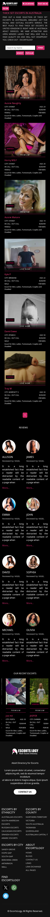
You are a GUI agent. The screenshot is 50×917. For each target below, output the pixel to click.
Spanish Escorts (10, 834)
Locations (29, 4)
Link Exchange (33, 866)
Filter (5, 8)
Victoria (30, 820)
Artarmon (7, 863)
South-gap (7, 856)
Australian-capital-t (37, 834)
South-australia (35, 824)
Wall (4, 866)
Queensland (32, 831)
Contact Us (25, 791)
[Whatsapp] (14, 887)
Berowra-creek (10, 859)
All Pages (31, 870)
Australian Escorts (12, 817)
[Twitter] (6, 887)
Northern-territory (36, 817)
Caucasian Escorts (11, 831)
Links (28, 863)
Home (29, 852)
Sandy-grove (8, 849)
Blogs (29, 856)
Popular (29, 53)
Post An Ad (43, 4)
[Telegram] (6, 896)
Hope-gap (7, 852)
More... (5, 487)
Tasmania (31, 827)
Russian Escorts (10, 827)
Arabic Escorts (9, 838)
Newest (20, 53)
